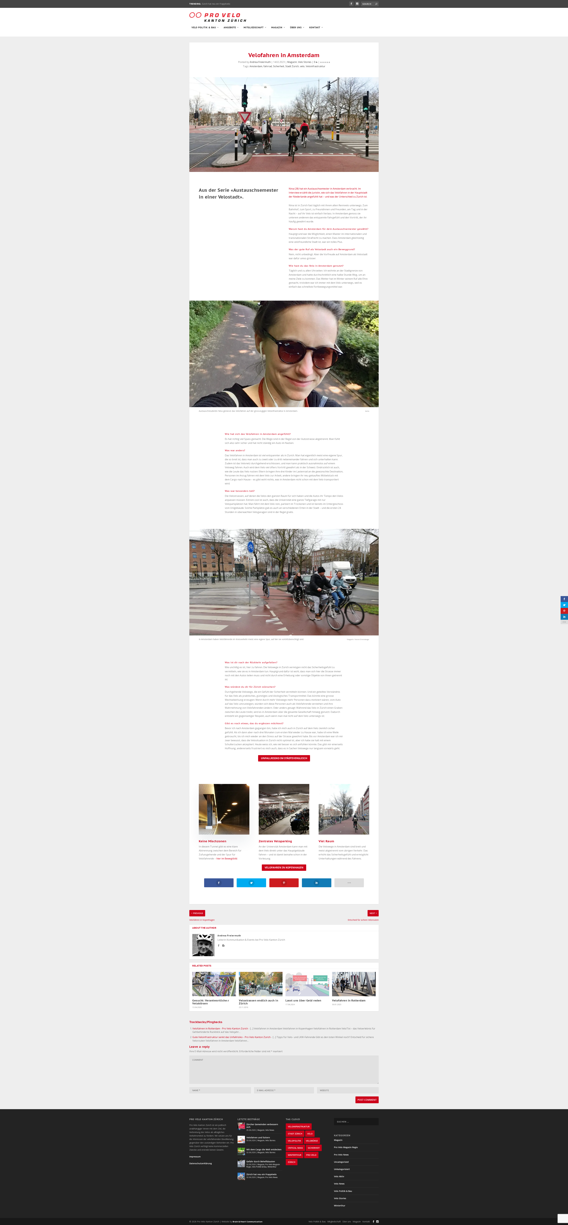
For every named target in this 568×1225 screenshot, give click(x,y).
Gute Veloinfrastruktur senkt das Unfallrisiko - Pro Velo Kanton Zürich (231, 1037)
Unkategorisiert (342, 1169)
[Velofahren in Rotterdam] (354, 984)
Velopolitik (294, 1140)
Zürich (291, 1162)
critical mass (295, 1147)
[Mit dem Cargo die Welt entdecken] (241, 1151)
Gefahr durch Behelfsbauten (260, 1161)
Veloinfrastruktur (315, 66)
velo (302, 66)
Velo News (269, 1130)
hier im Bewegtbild (226, 858)
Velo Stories (304, 62)
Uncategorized (341, 1161)
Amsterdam (256, 66)
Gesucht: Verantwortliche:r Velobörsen (210, 1002)
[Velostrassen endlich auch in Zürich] (261, 984)
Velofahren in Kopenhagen (284, 867)
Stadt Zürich (292, 66)
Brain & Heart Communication (247, 1221)
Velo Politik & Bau (204, 27)
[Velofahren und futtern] (241, 1139)
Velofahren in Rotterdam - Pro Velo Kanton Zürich (220, 1028)
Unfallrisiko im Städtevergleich (284, 758)
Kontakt (314, 27)
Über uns (346, 1221)
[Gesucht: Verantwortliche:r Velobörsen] (214, 984)
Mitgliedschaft (254, 27)
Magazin (276, 27)
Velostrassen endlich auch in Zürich (258, 1002)
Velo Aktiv (339, 1176)
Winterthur (272, 1167)
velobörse (312, 1140)
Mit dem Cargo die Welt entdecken (263, 1149)
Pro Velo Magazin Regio (346, 1147)
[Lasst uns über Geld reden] (307, 984)
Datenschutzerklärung (200, 1163)
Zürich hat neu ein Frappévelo (261, 1174)
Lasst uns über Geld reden (303, 1000)
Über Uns (296, 27)
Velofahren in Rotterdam (349, 1000)
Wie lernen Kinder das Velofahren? (218, 3)
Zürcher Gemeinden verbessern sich (262, 1125)
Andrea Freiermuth (260, 62)
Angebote (230, 27)
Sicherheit (278, 66)
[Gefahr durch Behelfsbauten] (241, 1163)
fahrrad (267, 66)
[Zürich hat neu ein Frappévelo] (241, 1176)
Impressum (195, 1156)
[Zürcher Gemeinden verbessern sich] (241, 1126)
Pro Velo (311, 1155)
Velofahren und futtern (258, 1137)
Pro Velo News (271, 1177)
